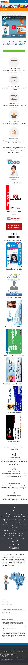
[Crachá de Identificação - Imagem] (14, 168)
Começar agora (14, 50)
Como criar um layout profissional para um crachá (14, 626)
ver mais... (14, 443)
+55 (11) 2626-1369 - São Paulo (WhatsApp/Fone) (14, 651)
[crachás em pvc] (14, 5)
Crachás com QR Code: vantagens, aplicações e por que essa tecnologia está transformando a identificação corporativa (14, 623)
